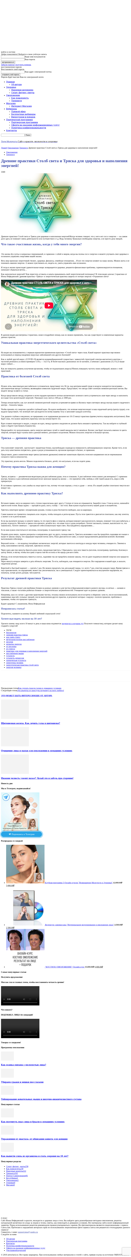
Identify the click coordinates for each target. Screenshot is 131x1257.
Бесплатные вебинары (23, 114)
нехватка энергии (14, 644)
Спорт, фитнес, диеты (22, 92)
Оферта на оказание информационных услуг (35, 125)
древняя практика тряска (17, 635)
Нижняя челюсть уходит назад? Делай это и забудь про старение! (37, 778)
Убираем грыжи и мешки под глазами (22, 1082)
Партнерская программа (19, 119)
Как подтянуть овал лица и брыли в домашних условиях (33, 1121)
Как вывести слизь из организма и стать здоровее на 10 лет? (34, 1156)
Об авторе (16, 84)
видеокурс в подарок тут (73, 623)
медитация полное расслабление (20, 639)
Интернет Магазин (21, 106)
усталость (10, 656)
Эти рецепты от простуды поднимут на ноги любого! (40, 690)
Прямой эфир (18, 111)
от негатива (11, 646)
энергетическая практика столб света (22, 665)
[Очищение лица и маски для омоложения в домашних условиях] (15, 745)
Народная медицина (22, 89)
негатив (9, 642)
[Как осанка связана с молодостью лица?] (7, 1060)
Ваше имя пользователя (35, 57)
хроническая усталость (16, 660)
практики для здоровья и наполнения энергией (26, 651)
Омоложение (13, 95)
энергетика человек (14, 663)
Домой (4, 148)
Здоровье (11, 87)
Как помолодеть (20, 98)
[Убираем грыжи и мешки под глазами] (7, 1077)
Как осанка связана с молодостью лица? (23, 1064)
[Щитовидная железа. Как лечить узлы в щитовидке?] (15, 718)
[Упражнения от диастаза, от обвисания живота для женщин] (7, 1134)
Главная (10, 81)
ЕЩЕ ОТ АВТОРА (43, 696)
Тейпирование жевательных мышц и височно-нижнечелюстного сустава (41, 1099)
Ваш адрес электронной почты (38, 72)
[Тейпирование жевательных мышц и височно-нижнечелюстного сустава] (7, 1094)
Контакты (11, 130)
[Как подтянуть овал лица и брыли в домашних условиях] (7, 1117)
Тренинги (16, 100)
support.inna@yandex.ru (28, 1232)
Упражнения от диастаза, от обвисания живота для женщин (34, 1139)
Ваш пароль (30, 59)
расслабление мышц (15, 653)
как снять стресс (13, 637)
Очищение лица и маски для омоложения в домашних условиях (36, 750)
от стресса (10, 649)
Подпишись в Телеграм (22, 834)
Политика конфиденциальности (28, 127)
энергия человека (13, 667)
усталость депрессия (15, 658)
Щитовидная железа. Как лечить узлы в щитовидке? (30, 723)
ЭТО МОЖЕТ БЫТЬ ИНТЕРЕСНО (18, 696)
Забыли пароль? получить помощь (16, 65)
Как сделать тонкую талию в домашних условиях (39, 688)
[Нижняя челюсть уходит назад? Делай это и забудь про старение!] (15, 773)
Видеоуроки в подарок (23, 116)
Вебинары (11, 108)
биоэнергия (11, 632)
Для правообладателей (16, 1250)
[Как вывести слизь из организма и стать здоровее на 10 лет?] (7, 1151)
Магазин (11, 103)
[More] (81, 676)
